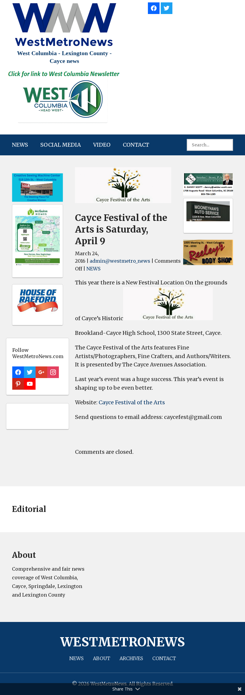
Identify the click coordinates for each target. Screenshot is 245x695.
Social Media (60, 144)
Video (102, 144)
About (101, 658)
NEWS (20, 144)
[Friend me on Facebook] (154, 7)
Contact (136, 144)
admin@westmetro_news (120, 261)
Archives (131, 658)
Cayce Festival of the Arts (132, 402)
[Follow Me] (166, 7)
